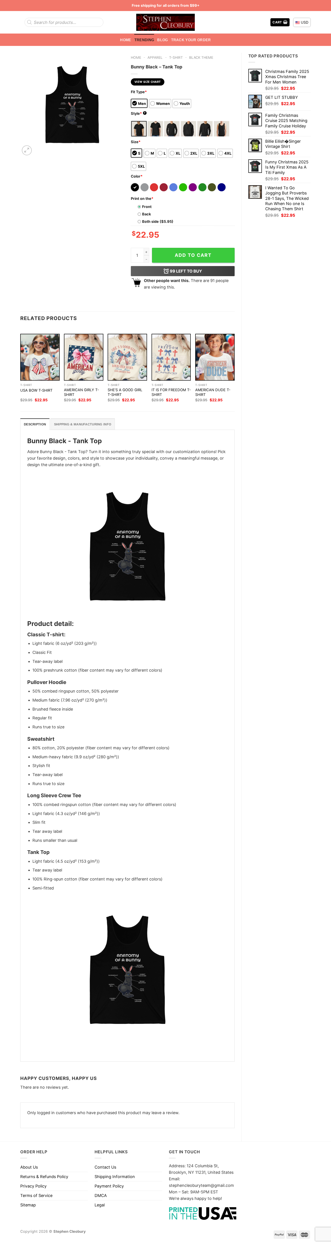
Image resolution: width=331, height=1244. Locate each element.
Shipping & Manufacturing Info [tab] (82, 424)
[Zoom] (27, 150)
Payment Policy (109, 1186)
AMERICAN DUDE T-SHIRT (212, 392)
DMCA (101, 1195)
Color (137, 176)
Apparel (155, 57)
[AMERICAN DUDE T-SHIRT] (215, 357)
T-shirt (176, 57)
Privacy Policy (33, 1186)
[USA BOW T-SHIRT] (40, 357)
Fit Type (139, 92)
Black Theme (201, 57)
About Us (29, 1167)
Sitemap (28, 1205)
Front (147, 206)
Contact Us (105, 1167)
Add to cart (193, 255)
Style (138, 113)
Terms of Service (36, 1195)
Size (136, 142)
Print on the (142, 198)
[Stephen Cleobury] (165, 22)
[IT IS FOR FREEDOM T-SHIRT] (171, 357)
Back (146, 214)
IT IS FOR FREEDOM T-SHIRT (171, 392)
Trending (144, 40)
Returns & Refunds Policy (44, 1176)
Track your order (191, 40)
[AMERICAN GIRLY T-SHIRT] (83, 357)
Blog (162, 40)
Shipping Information (115, 1176)
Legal (100, 1205)
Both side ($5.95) (157, 221)
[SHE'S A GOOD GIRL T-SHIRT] (127, 357)
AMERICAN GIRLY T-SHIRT (81, 392)
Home (125, 40)
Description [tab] (35, 424)
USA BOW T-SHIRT (36, 390)
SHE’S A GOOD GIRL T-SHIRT (125, 392)
